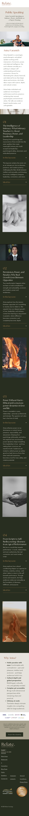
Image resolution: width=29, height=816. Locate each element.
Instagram (13, 775)
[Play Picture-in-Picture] (24, 258)
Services (3, 753)
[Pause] (2, 258)
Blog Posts (4, 769)
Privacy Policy (23, 782)
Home (3, 750)
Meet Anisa (4, 756)
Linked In (12, 779)
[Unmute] (5, 258)
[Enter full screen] (27, 258)
